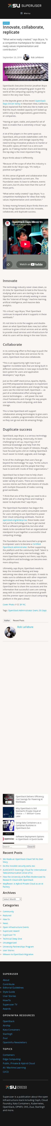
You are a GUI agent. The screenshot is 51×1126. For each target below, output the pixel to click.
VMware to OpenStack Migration (18, 954)
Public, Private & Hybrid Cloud (19, 1063)
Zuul (5, 1038)
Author (7, 620)
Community (8, 911)
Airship (6, 1025)
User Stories (8, 950)
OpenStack (8, 1021)
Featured (7, 915)
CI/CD (6, 1071)
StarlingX (7, 1033)
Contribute (8, 984)
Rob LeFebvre (37, 57)
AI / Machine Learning (14, 1067)
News (5, 923)
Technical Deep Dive (12, 938)
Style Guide (9, 991)
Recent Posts (18, 620)
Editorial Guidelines (13, 987)
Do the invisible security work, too (19, 866)
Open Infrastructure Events (16, 927)
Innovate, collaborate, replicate (23, 29)
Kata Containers (11, 1029)
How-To (6, 919)
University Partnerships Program (18, 946)
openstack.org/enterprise (15, 520)
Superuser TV (9, 935)
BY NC (23, 604)
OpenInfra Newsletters (15, 1042)
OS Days (43, 610)
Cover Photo (8, 604)
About (6, 980)
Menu (27, 13)
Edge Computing (12, 1059)
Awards (7, 1008)
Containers (9, 1054)
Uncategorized (10, 942)
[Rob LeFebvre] (10, 637)
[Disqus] (25, 683)
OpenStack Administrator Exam (23, 610)
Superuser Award (11, 931)
